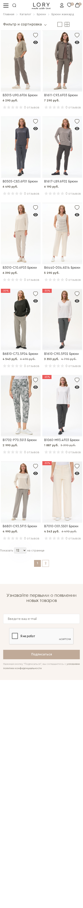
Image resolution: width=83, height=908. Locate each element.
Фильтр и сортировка (22, 24)
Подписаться (41, 654)
